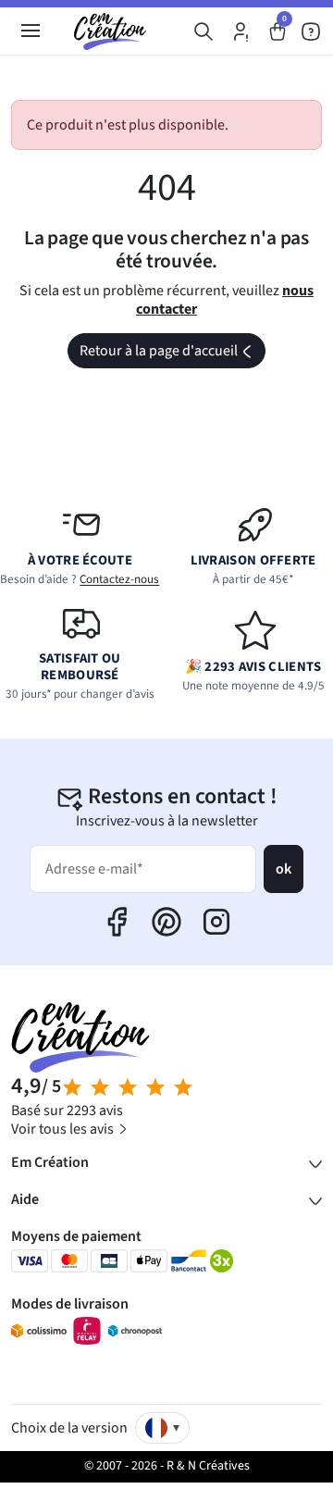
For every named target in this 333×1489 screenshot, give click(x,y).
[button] (203, 31)
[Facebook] (116, 921)
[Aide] (311, 31)
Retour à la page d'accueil (171, 354)
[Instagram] (216, 921)
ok (283, 869)
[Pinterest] (166, 921)
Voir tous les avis (64, 1129)
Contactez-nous (119, 579)
